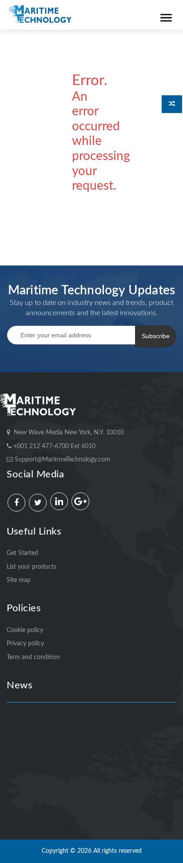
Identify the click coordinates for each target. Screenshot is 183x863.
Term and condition (33, 657)
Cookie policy (25, 630)
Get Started (22, 553)
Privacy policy (25, 643)
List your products (31, 567)
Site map (19, 580)
